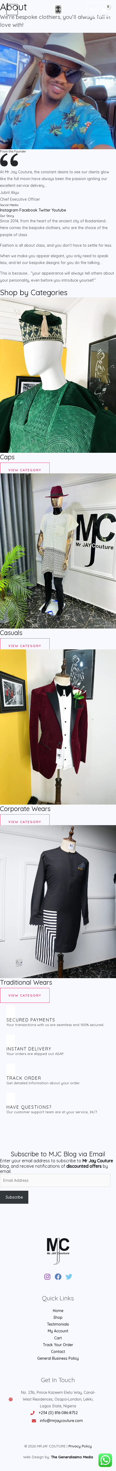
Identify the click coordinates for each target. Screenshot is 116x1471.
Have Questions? (29, 1107)
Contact (58, 1351)
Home (58, 1310)
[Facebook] (58, 1276)
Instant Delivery (29, 1049)
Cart (58, 1338)
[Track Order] (10, 1071)
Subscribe (14, 1197)
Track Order (23, 1078)
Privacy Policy (80, 1446)
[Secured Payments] (10, 1013)
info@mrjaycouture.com (61, 1420)
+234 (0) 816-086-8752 (58, 1412)
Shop (58, 1317)
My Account (58, 1331)
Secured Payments (30, 1020)
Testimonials (58, 1324)
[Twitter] (69, 1276)
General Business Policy (58, 1358)
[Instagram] (47, 1276)
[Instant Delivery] (10, 1042)
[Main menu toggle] (12, 9)
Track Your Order (58, 1344)
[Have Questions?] (10, 1100)
